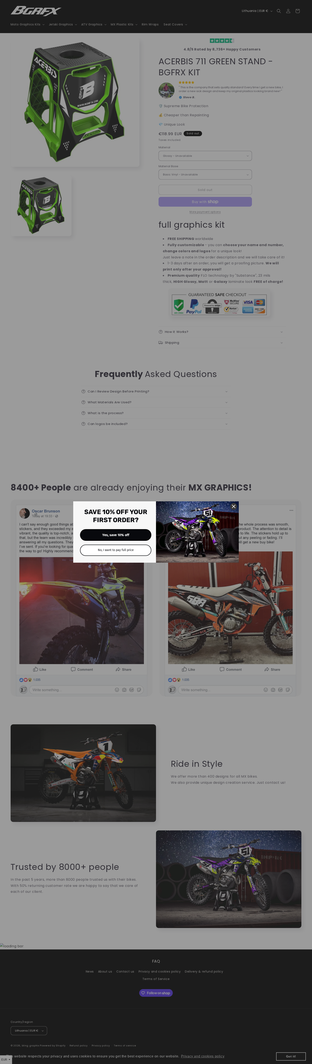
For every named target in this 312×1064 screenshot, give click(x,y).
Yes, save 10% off (115, 535)
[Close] (234, 506)
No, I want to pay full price (116, 550)
